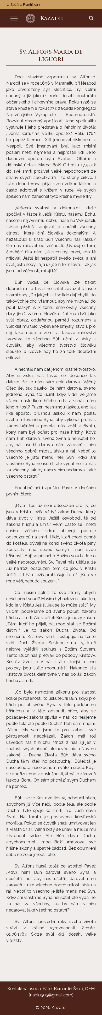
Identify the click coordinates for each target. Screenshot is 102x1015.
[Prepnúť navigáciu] (14, 18)
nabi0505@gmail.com (51, 994)
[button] (91, 18)
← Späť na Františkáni (23, 5)
